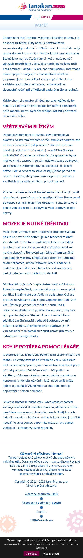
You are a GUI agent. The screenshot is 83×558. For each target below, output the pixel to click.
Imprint (42, 511)
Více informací (51, 553)
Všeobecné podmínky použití (41, 502)
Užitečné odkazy (41, 520)
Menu (45, 17)
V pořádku (31, 553)
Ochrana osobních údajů (41, 493)
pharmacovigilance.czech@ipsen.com (41, 473)
